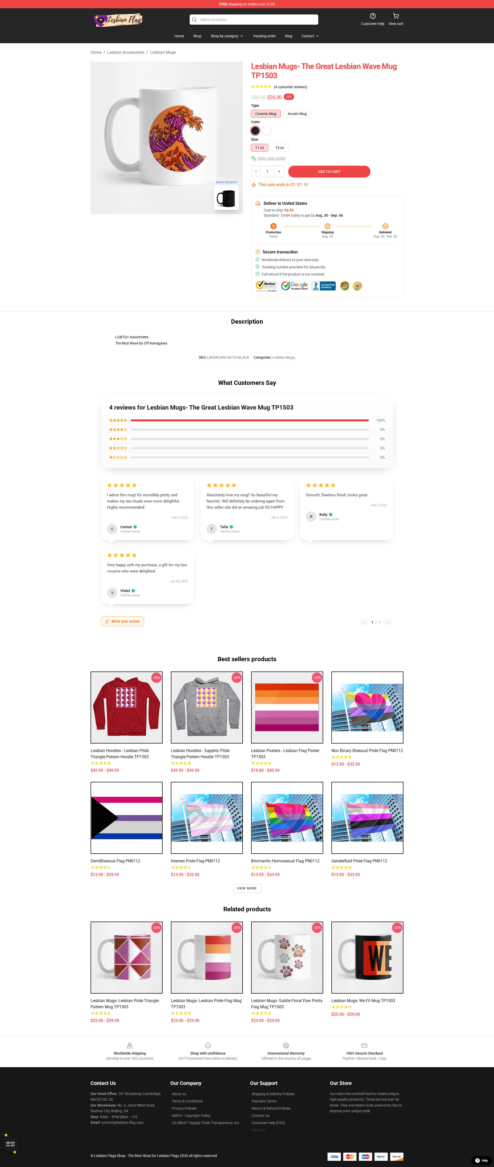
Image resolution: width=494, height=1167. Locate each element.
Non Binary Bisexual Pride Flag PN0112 (367, 750)
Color (255, 122)
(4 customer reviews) (290, 87)
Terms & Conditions (187, 1101)
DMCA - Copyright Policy (191, 1115)
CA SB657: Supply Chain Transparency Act (205, 1123)
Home (96, 52)
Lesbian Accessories (125, 52)
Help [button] (485, 1160)
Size (254, 139)
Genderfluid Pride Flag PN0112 (359, 861)
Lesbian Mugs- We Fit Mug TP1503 (363, 1000)
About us (179, 1094)
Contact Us (260, 1115)
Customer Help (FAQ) (268, 1123)
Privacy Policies (184, 1108)
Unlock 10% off (10, 1144)
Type (255, 105)
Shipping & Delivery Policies (273, 1094)
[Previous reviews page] (363, 622)
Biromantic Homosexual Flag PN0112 (285, 861)
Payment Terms (264, 1101)
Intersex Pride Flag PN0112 (195, 861)
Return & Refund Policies (271, 1108)
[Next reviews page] (388, 622)
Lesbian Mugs (163, 52)
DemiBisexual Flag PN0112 (115, 861)
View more (247, 888)
